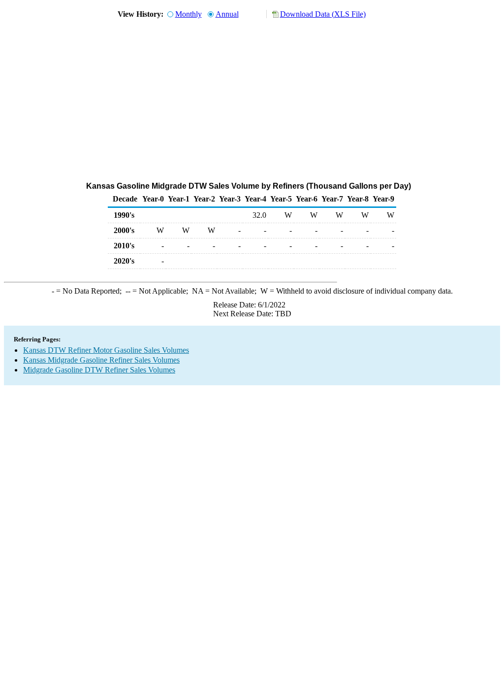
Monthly (188, 14)
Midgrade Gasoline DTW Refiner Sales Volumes (99, 370)
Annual (227, 14)
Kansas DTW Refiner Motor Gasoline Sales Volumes (106, 350)
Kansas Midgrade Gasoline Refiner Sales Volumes (101, 360)
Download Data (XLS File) (323, 14)
